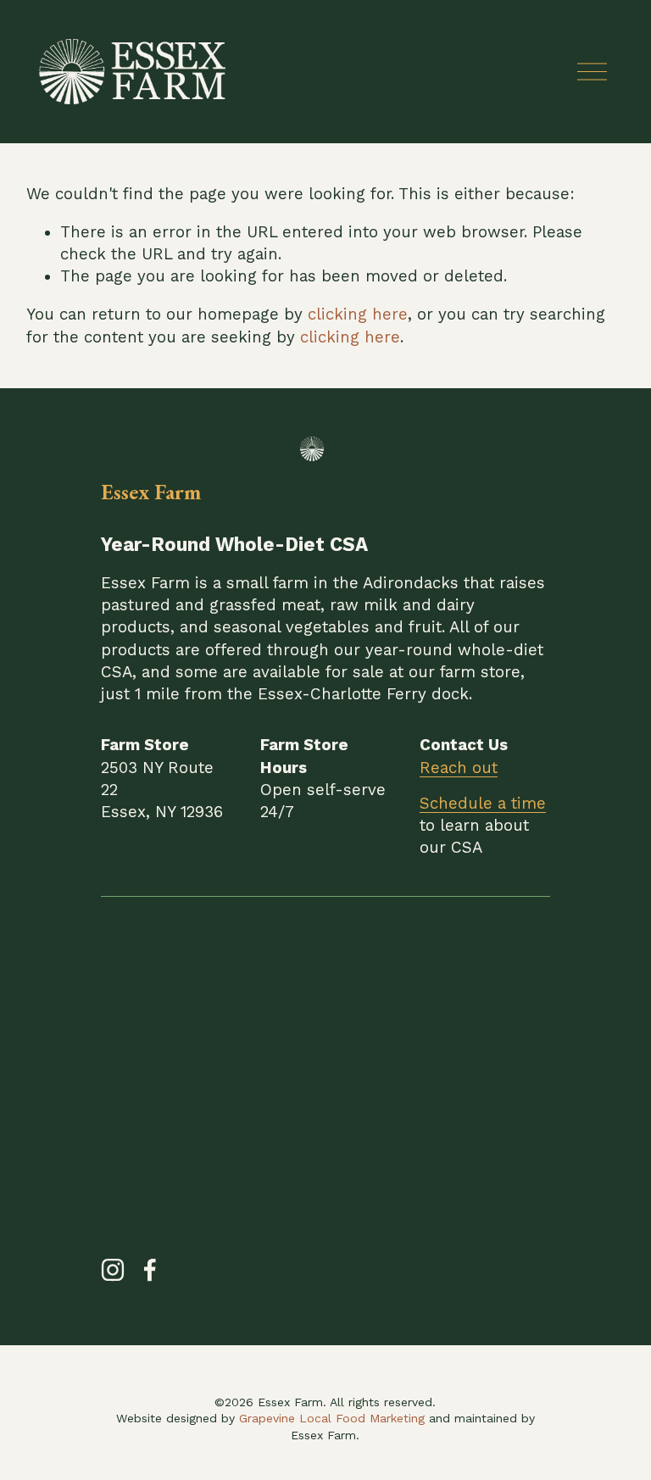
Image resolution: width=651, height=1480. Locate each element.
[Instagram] (113, 1270)
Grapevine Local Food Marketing (332, 1418)
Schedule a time (483, 803)
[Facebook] (150, 1270)
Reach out (459, 768)
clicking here (358, 314)
